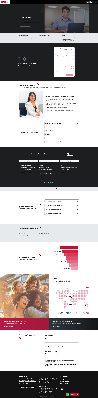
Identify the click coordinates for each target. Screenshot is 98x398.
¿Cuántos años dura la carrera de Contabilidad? (54, 341)
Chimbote (28, 378)
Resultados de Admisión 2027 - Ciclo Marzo (28, 387)
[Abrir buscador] (96, 2)
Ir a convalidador (56, 326)
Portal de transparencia (64, 381)
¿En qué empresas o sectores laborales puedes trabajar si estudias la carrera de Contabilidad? (60, 365)
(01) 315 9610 (45, 378)
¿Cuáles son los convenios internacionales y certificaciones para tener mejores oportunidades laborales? (60, 361)
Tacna (24, 383)
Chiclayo (24, 378)
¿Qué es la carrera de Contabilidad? (51, 338)
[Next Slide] (51, 178)
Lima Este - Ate (32, 380)
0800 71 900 (54, 378)
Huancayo (32, 378)
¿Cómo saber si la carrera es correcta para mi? (54, 346)
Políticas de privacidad (64, 379)
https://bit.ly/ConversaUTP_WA (51, 379)
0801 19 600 (54, 388)
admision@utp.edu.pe (48, 381)
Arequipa (20, 378)
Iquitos (23, 380)
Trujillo (27, 383)
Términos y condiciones (64, 383)
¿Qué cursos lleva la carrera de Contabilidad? (53, 343)
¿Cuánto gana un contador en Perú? (51, 353)
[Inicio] (5, 2)
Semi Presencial (65, 49)
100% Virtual (71, 49)
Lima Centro (27, 380)
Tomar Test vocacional (8, 326)
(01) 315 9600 (45, 388)
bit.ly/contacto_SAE (49, 389)
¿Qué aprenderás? (25, 27)
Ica (19, 380)
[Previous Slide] (47, 178)
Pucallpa (20, 383)
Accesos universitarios (89, 2)
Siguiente (69, 74)
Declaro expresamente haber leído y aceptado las (64, 62)
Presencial (59, 48)
